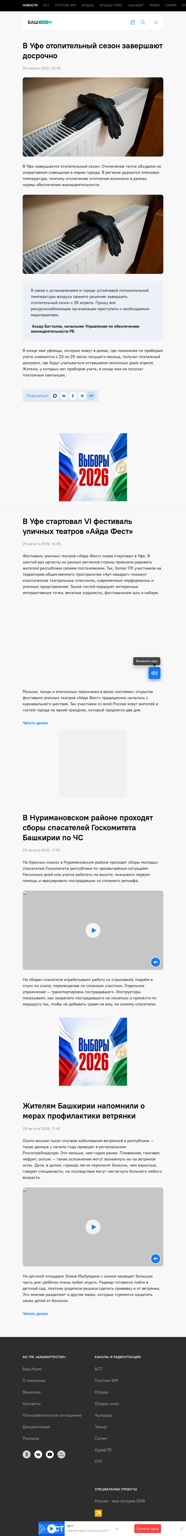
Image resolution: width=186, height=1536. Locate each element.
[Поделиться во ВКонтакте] (64, 396)
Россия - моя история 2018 (120, 1432)
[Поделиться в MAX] (55, 396)
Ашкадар (135, 5)
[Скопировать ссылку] (91, 396)
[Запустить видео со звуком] (93, 862)
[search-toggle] (143, 22)
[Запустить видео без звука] (156, 894)
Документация (36, 1358)
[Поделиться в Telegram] (82, 396)
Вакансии (32, 1324)
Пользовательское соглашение (52, 1347)
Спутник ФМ (65, 5)
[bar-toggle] (156, 22)
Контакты (32, 1335)
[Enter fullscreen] (182, 1528)
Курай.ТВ (103, 1381)
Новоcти (30, 5)
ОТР (98, 1393)
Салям (170, 5)
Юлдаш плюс (111, 5)
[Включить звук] (154, 673)
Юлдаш (87, 5)
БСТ (46, 5)
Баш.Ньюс (32, 1300)
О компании (34, 1312)
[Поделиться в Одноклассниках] (73, 396)
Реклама (31, 1370)
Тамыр (154, 5)
